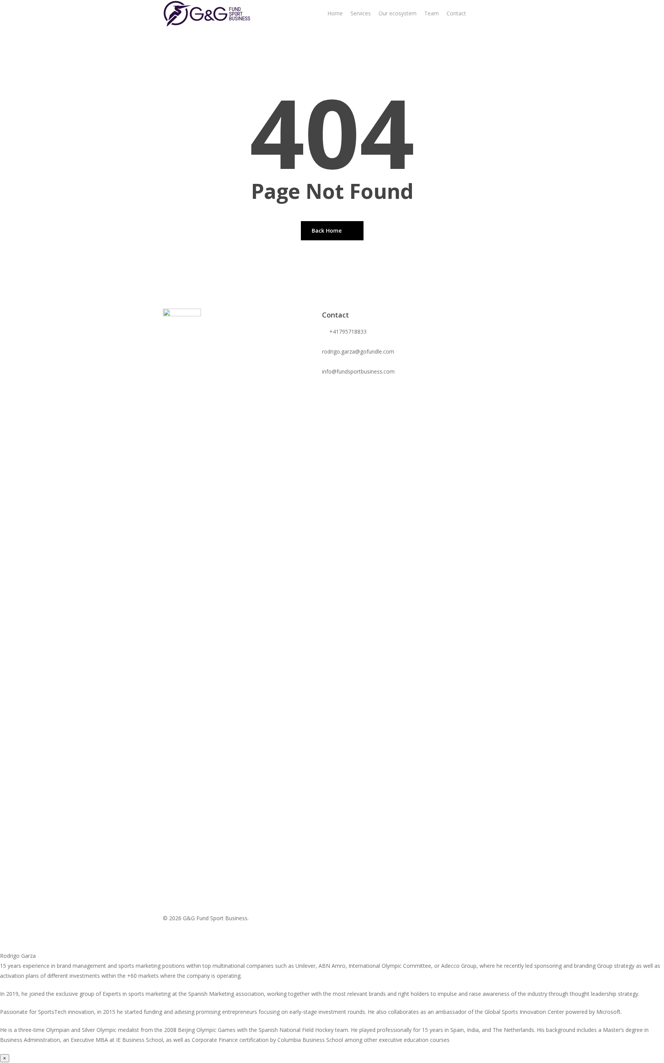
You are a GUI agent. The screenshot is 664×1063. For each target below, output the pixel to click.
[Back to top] (332, 946)
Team (431, 13)
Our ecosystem (397, 13)
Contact (456, 13)
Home (335, 13)
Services (360, 13)
